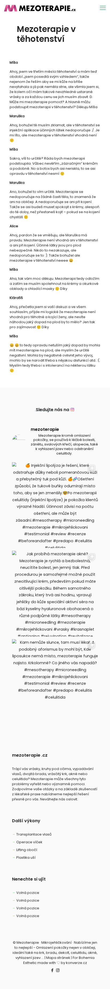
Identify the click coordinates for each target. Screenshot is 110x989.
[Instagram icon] (58, 970)
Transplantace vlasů (34, 834)
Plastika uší (26, 857)
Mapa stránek (58, 957)
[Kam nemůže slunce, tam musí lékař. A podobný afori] (55, 682)
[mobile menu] (102, 8)
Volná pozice (27, 892)
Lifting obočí (26, 849)
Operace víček (29, 842)
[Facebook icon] (52, 970)
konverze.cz (76, 962)
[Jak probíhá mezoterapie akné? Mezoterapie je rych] (55, 594)
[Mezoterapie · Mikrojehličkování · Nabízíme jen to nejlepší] (42, 8)
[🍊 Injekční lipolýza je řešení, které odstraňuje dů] (55, 505)
